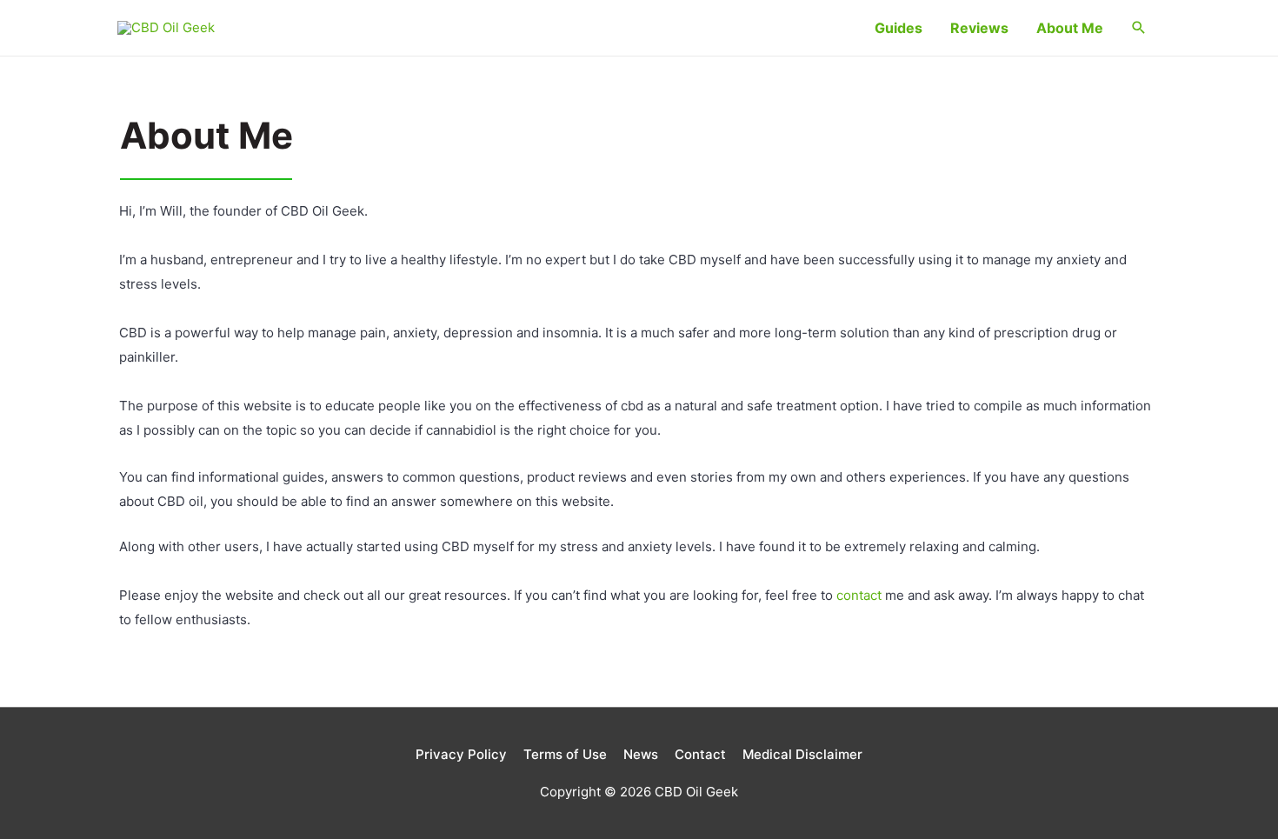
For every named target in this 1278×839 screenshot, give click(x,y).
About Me (1069, 28)
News (640, 754)
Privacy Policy (461, 754)
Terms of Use (565, 754)
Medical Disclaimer (802, 754)
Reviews (979, 28)
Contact (700, 754)
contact (859, 595)
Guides (898, 28)
